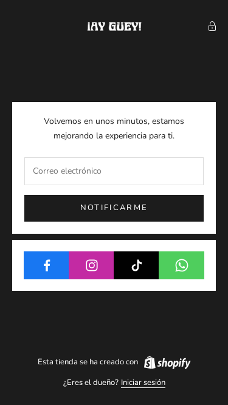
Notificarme (114, 207)
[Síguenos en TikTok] (136, 265)
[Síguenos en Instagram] (91, 265)
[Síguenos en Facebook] (46, 265)
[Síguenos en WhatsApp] (181, 265)
